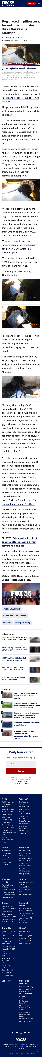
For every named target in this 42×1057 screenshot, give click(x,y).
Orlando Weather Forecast (25, 810)
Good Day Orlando (8, 911)
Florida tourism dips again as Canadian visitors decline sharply (26, 695)
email (29, 1032)
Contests (6, 980)
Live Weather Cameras (23, 803)
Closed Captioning (8, 970)
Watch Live (31, 3)
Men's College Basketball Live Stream (24, 1007)
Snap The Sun (24, 833)
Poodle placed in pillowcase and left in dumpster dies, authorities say (19, 69)
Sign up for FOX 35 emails (8, 950)
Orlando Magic (24, 887)
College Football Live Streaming (25, 990)
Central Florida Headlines (7, 806)
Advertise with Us (8, 958)
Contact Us (5, 938)
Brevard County (7, 812)
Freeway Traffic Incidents (7, 859)
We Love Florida (25, 851)
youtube (25, 1032)
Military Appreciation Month (9, 838)
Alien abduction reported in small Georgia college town (13, 678)
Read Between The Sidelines (26, 883)
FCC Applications (7, 975)
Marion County (7, 820)
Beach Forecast (24, 821)
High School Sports (26, 894)
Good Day (24, 847)
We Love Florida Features (7, 886)
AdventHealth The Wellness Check (25, 859)
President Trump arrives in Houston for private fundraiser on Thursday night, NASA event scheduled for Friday (14, 659)
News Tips (24, 928)
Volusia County (7, 830)
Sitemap (4, 842)
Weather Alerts (24, 806)
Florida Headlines (8, 802)
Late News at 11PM (9, 917)
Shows (5, 903)
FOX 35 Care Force (25, 853)
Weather (23, 799)
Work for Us (6, 944)
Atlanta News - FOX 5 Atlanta (26, 919)
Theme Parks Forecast (24, 817)
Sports (22, 879)
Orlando (7, 622)
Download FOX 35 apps (8, 954)
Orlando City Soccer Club (26, 890)
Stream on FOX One (24, 982)
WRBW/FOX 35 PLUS (7, 966)
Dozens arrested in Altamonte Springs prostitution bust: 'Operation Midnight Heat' (26, 715)
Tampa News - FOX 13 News (26, 914)
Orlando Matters (7, 914)
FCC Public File (7, 972)
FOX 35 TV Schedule (9, 909)
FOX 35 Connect (25, 943)
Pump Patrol (6, 851)
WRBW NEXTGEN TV (8, 962)
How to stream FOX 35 (9, 932)
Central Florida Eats (8, 922)
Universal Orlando (8, 897)
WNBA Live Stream (26, 1019)
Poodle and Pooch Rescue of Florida (20, 97)
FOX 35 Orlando (7, 37)
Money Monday (24, 874)
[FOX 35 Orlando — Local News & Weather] (8, 3)
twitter (17, 1032)
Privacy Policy (23, 781)
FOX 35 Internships (8, 946)
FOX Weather (24, 826)
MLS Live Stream (25, 1021)
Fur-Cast (22, 868)
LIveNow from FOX (8, 919)
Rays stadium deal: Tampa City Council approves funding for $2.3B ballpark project (15, 639)
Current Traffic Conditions (7, 854)
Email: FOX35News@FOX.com (27, 935)
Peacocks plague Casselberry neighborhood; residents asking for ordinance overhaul (27, 705)
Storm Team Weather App (23, 830)
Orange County (22, 622)
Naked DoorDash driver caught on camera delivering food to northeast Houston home (14, 649)
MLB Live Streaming (26, 994)
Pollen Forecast (24, 824)
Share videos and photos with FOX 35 (26, 939)
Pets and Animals (18, 37)
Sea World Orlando (8, 895)
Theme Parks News (8, 889)
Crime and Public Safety (14, 615)
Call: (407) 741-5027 (26, 931)
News (4, 799)
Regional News (23, 904)
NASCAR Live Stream (23, 997)
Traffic (5, 847)
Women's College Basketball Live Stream (25, 1014)
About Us (6, 928)
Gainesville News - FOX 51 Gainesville (25, 910)
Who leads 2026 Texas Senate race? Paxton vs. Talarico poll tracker (14, 668)
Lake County (6, 817)
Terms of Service (22, 783)
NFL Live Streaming (26, 986)
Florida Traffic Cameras (6, 863)
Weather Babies (24, 856)
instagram (21, 1032)
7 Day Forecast (24, 814)
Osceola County (7, 825)
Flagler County (7, 814)
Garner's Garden (25, 866)
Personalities (6, 941)
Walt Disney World (8, 892)
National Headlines (8, 809)
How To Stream (7, 906)
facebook (13, 1032)
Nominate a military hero (9, 834)
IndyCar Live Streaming (23, 1002)
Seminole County (8, 827)
